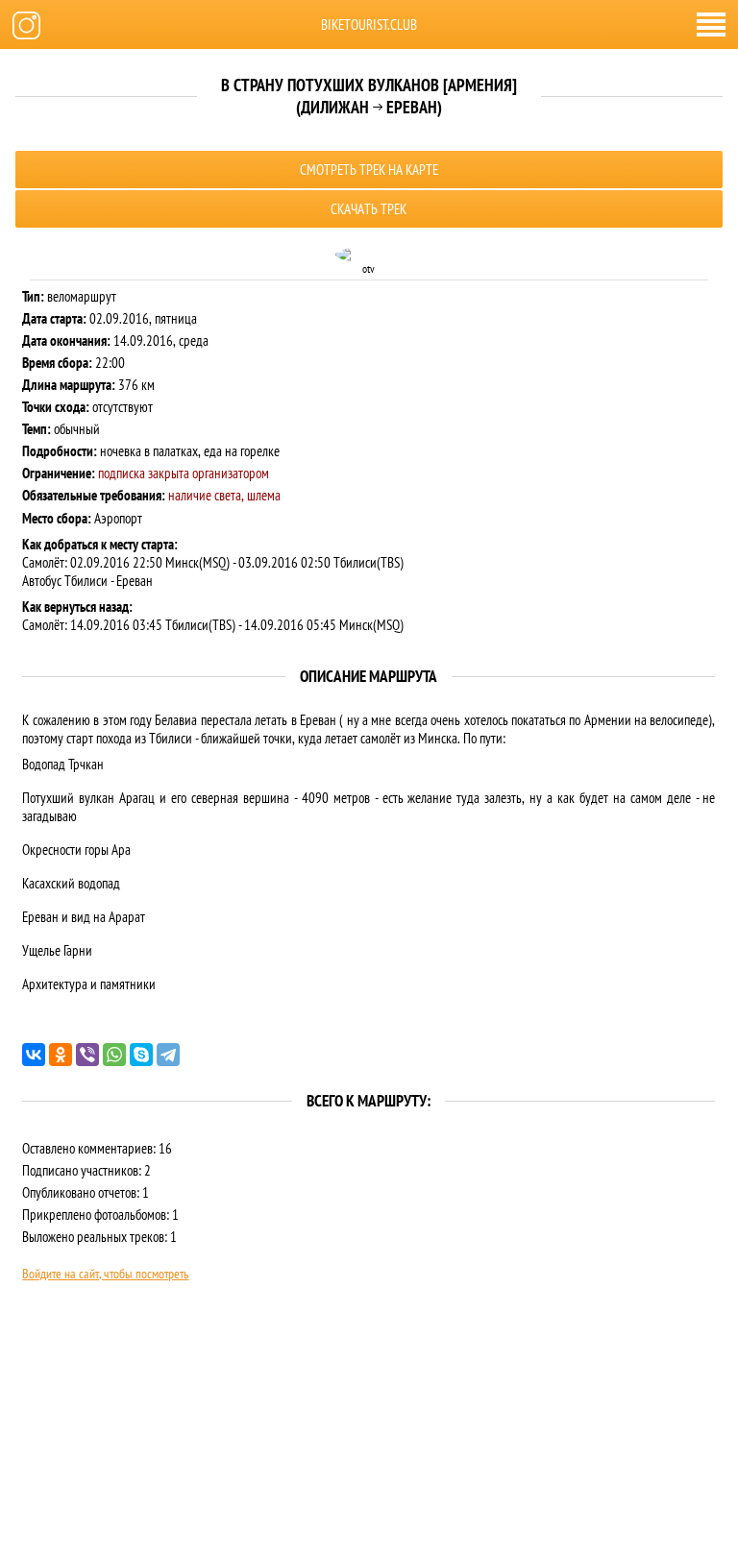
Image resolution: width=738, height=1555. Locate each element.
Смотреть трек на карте (369, 169)
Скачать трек (368, 209)
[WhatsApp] (114, 1054)
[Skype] (141, 1054)
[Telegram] (168, 1054)
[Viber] (87, 1054)
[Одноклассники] (60, 1054)
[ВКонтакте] (33, 1054)
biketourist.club (369, 24)
